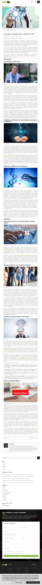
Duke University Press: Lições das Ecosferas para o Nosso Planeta (16, 478)
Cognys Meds (13, 114)
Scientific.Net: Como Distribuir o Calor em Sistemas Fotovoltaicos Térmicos (18, 480)
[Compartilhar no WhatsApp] (36, 437)
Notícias (4, 496)
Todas (4, 487)
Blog (18, 572)
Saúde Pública (5, 494)
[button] (33, 2)
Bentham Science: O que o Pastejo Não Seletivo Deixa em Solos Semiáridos (18, 482)
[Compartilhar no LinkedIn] (34, 437)
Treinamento (5, 490)
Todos (4, 463)
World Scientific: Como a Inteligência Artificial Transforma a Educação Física (18, 476)
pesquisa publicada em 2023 (12, 155)
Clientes (19, 570)
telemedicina (7, 86)
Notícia (4, 466)
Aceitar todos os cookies (33, 582)
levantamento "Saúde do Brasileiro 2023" (22, 255)
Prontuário (5, 500)
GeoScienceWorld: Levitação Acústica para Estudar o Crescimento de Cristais (18, 474)
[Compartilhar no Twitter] (32, 437)
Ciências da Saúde (6, 493)
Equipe (11, 570)
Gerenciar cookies (18, 582)
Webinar (4, 469)
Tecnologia (5, 497)
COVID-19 (5, 489)
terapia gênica (13, 210)
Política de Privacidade (16, 551)
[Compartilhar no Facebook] (30, 437)
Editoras (11, 572)
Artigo (4, 465)
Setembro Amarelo (24, 358)
